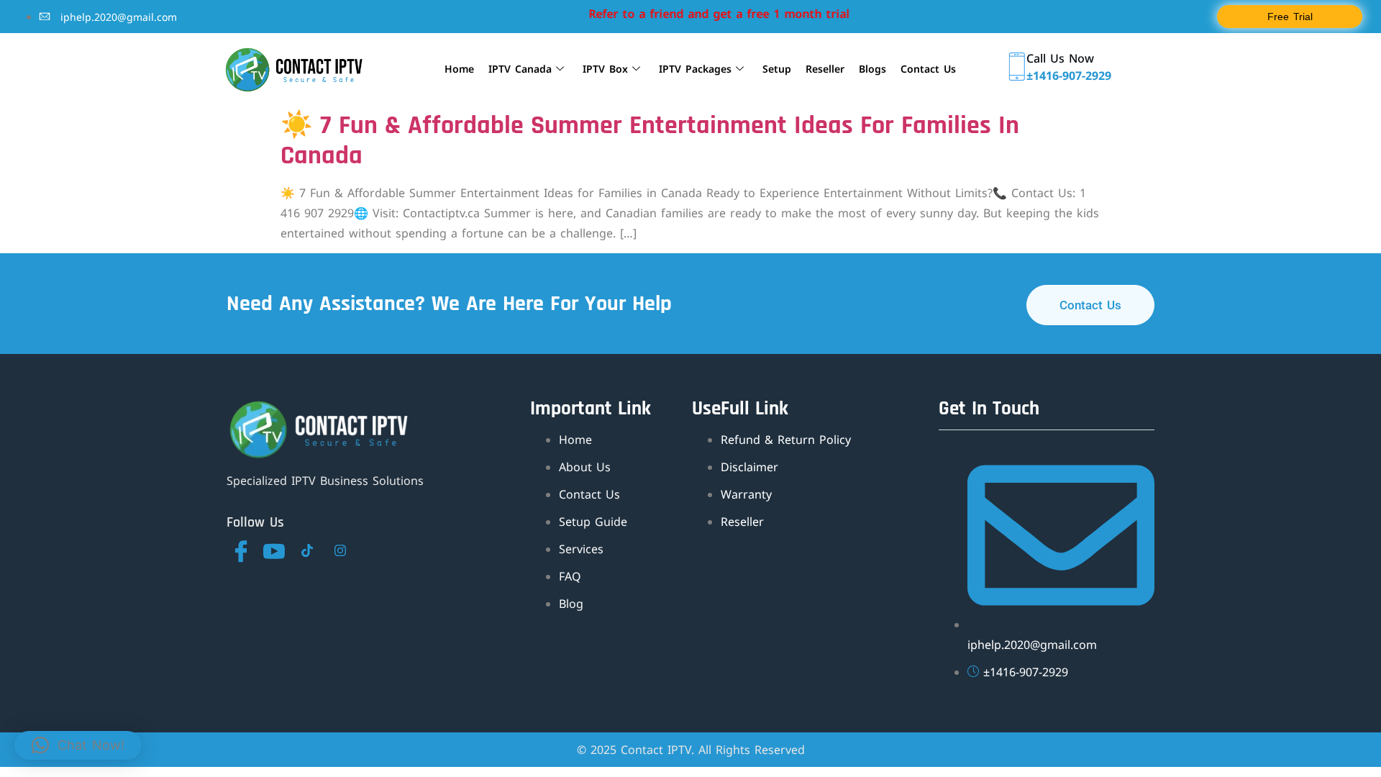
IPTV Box (605, 69)
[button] (78, 745)
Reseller (825, 69)
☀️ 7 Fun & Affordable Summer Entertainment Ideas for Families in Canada (650, 140)
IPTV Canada (520, 69)
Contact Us (928, 69)
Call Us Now (1060, 58)
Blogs (872, 69)
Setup (776, 69)
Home (459, 69)
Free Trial (1290, 16)
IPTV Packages (695, 69)
